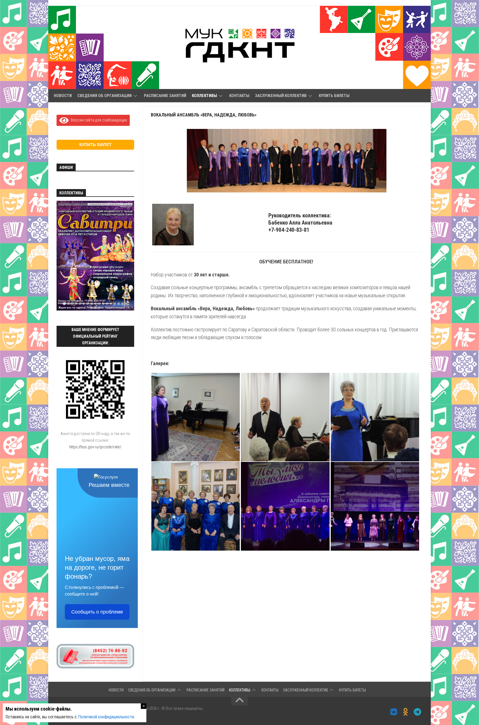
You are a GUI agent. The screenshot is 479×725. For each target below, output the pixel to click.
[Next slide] (127, 256)
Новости (63, 95)
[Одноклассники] (406, 712)
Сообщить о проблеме (97, 612)
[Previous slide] (64, 256)
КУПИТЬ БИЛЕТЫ (334, 95)
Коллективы (204, 95)
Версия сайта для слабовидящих (98, 120)
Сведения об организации (104, 95)
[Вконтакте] (394, 712)
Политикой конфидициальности (106, 716)
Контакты (239, 95)
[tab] (64, 303)
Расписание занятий (165, 95)
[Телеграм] (417, 712)
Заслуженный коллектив (281, 95)
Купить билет (95, 144)
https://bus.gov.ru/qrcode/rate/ (95, 446)
